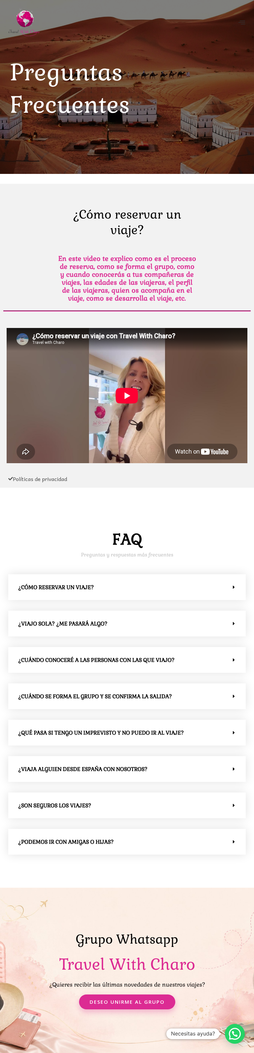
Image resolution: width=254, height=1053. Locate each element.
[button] (127, 587)
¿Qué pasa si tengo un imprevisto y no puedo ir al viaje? (101, 732)
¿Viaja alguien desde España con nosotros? (83, 769)
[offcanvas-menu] (241, 22)
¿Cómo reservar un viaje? (56, 587)
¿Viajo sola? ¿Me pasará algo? (62, 623)
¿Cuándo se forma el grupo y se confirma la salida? (95, 696)
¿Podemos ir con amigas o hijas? (66, 841)
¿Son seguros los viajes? (54, 805)
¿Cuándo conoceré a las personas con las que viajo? (96, 660)
